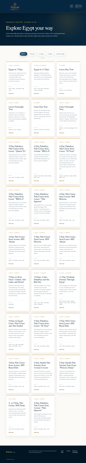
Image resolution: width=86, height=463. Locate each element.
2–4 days (41, 54)
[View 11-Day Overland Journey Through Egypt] (68, 290)
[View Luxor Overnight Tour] (17, 117)
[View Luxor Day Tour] (68, 79)
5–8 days (50, 54)
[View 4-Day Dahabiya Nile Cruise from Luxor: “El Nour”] (68, 161)
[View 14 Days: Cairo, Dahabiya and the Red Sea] (43, 290)
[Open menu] (71, 6)
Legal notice (62, 451)
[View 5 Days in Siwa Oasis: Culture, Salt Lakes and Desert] (17, 290)
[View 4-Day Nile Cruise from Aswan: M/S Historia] (68, 206)
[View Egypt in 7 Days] (17, 79)
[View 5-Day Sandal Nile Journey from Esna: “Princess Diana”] (68, 374)
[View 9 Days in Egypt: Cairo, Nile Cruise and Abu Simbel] (17, 333)
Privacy (68, 451)
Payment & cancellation (75, 451)
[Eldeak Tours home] (15, 6)
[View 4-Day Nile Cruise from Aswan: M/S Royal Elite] (17, 374)
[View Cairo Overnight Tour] (68, 117)
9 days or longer (60, 54)
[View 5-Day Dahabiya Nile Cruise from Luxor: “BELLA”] (17, 206)
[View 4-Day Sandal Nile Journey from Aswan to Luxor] (43, 374)
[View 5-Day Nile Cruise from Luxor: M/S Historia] (43, 248)
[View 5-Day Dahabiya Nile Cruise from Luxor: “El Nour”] (43, 333)
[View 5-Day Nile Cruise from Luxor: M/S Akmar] (68, 248)
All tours (23, 54)
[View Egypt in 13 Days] (43, 79)
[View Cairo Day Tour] (43, 117)
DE (77, 6)
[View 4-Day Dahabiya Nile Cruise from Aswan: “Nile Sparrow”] (43, 415)
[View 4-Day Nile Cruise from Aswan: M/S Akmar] (17, 248)
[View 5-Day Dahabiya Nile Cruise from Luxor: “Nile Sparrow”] (43, 206)
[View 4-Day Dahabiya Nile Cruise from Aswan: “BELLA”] (43, 161)
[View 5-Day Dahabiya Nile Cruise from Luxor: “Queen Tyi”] (17, 161)
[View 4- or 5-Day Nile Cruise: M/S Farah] (17, 415)
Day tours (32, 54)
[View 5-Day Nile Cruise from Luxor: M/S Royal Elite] (68, 333)
